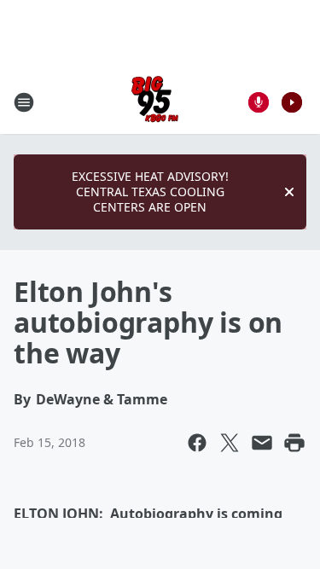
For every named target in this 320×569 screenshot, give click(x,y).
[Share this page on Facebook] (197, 443)
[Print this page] (294, 443)
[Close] (289, 192)
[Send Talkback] (258, 102)
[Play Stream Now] (292, 102)
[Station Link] (155, 102)
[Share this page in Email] (262, 443)
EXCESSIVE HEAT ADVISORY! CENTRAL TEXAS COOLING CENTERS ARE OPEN (150, 191)
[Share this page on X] (229, 443)
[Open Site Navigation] (24, 102)
